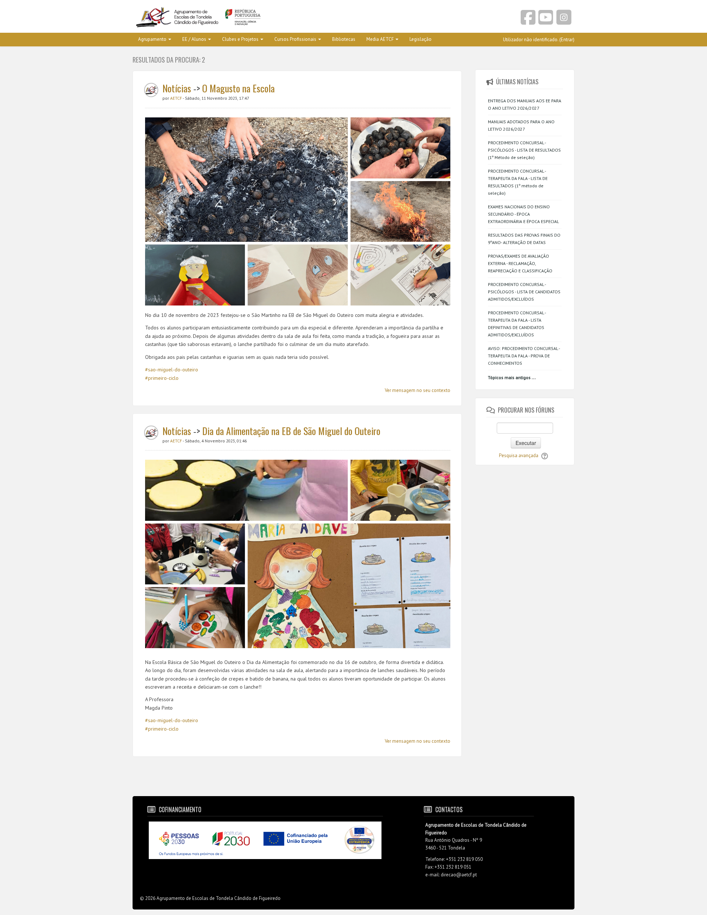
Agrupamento (152, 39)
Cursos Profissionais (295, 39)
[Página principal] (240, 17)
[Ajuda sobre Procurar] (544, 455)
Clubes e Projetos (240, 39)
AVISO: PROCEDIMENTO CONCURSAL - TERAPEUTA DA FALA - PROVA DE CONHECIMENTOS (524, 356)
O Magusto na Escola (238, 88)
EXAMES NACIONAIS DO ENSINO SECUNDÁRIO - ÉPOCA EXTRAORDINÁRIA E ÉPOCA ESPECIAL (523, 214)
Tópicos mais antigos (509, 377)
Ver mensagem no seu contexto (417, 390)
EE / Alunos (194, 39)
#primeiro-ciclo (162, 378)
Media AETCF (380, 39)
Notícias (176, 88)
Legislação (420, 39)
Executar (526, 442)
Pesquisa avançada (518, 455)
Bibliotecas (343, 39)
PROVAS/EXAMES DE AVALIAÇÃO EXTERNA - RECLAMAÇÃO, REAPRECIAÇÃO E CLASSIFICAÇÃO (520, 263)
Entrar (567, 39)
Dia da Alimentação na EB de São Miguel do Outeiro (291, 431)
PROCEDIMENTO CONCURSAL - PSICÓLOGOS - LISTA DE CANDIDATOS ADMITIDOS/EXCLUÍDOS (524, 292)
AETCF (176, 98)
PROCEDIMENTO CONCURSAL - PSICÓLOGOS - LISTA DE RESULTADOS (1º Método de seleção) (524, 150)
